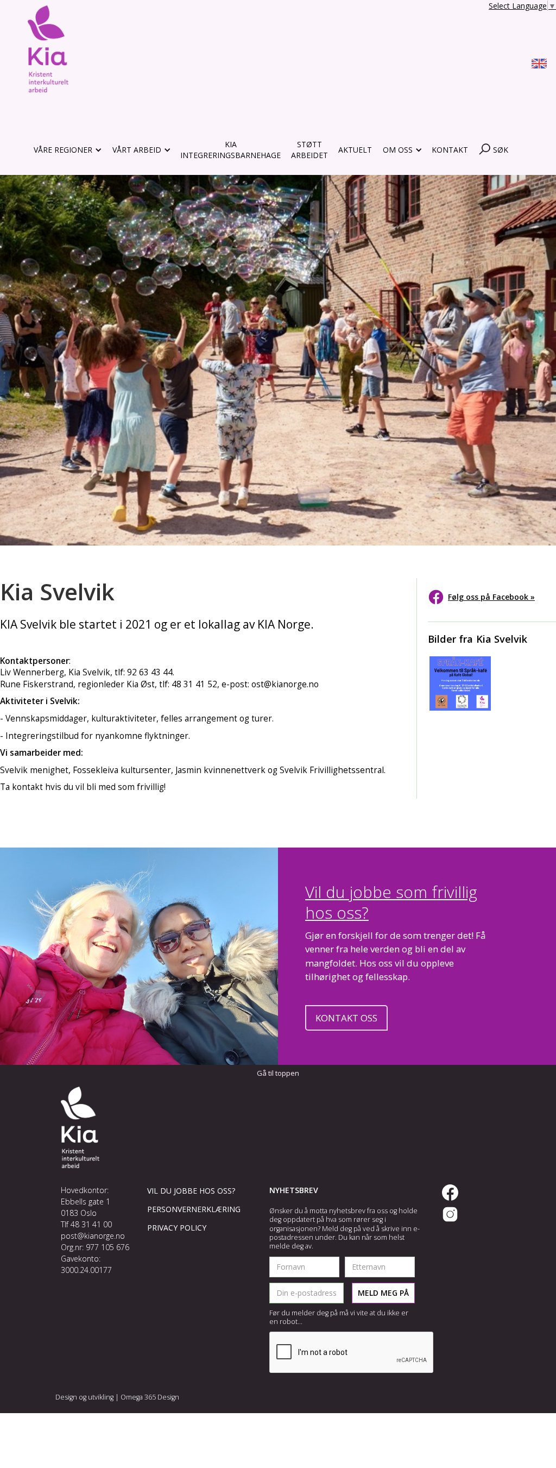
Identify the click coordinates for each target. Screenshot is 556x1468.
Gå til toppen (278, 1073)
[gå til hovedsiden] (48, 48)
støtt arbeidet (309, 149)
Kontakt (450, 150)
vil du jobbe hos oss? (191, 1190)
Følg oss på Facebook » (491, 597)
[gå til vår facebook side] (450, 1192)
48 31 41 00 (91, 1224)
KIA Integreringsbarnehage (230, 149)
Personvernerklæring (194, 1209)
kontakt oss (346, 1018)
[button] (67, 150)
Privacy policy (176, 1227)
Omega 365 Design (150, 1397)
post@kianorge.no (93, 1236)
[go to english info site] (539, 65)
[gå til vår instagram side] (450, 1214)
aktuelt (355, 150)
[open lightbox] (460, 683)
